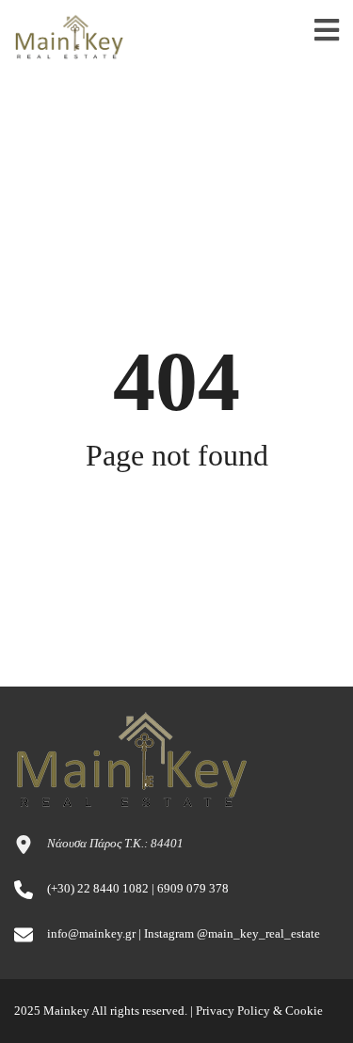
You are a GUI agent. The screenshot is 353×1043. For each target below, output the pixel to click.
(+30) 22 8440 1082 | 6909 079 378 (138, 888)
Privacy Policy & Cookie (259, 1010)
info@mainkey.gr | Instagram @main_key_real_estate (183, 933)
